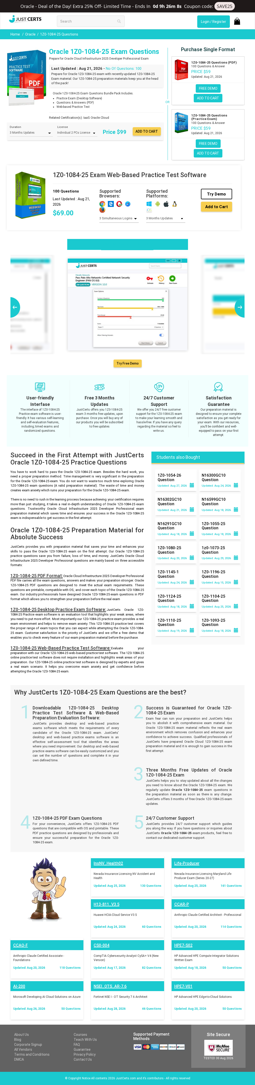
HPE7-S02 (183, 945)
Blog (17, 1040)
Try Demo (216, 194)
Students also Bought (178, 457)
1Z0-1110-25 (169, 622)
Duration (15, 127)
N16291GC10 (170, 525)
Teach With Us (85, 1040)
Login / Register (213, 22)
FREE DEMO (208, 88)
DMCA (19, 1059)
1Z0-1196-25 (213, 574)
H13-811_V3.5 (106, 904)
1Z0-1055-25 (213, 525)
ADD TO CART (208, 98)
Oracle (30, 34)
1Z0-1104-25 (213, 598)
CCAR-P (181, 904)
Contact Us (83, 1059)
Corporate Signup (28, 1044)
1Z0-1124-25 (169, 598)
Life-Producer (186, 863)
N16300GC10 (214, 477)
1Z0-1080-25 (169, 549)
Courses (80, 1035)
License (62, 127)
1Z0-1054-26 (169, 477)
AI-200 (19, 986)
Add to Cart (216, 206)
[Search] (119, 21)
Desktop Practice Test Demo (127, 244)
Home (15, 34)
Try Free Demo (127, 363)
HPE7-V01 (183, 986)
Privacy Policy (85, 1054)
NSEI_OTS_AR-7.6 (110, 986)
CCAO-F (20, 945)
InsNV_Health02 (108, 863)
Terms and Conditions (32, 1054)
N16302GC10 (170, 501)
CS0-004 (101, 945)
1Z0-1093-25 (213, 622)
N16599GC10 (214, 501)
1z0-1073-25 (213, 549)
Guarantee (82, 1049)
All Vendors (23, 1049)
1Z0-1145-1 (168, 574)
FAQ (77, 1044)
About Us (21, 1035)
